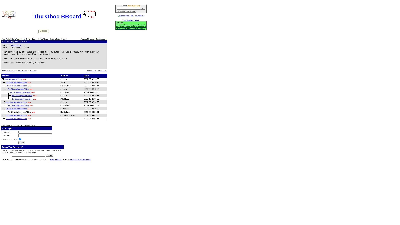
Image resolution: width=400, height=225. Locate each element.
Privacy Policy (55, 159)
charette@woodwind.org (80, 159)
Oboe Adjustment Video (13, 79)
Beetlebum (16, 45)
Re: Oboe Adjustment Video (16, 82)
